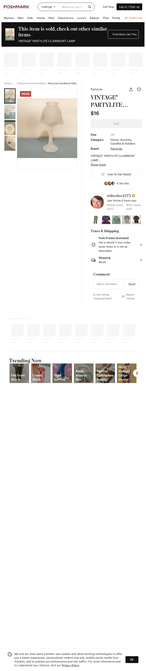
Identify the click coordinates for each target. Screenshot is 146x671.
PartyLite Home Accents (31, 83)
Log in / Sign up (129, 7)
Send (131, 284)
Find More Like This (125, 34)
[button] (49, 7)
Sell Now (108, 7)
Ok (132, 659)
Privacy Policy (70, 665)
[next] (137, 373)
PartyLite (96, 89)
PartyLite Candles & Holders (63, 83)
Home (7, 83)
